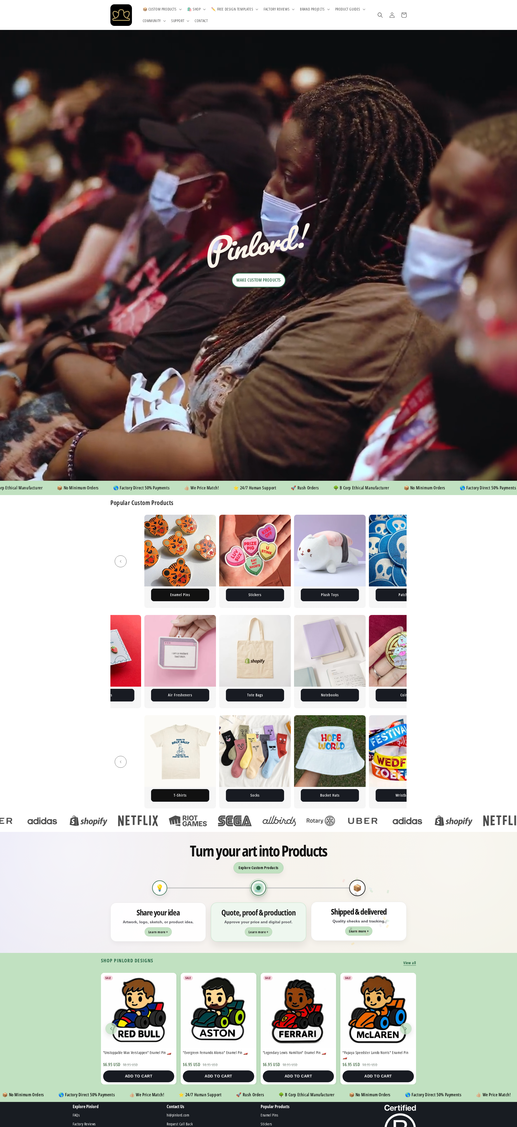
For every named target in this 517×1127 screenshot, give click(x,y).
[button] (161, 9)
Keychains (180, 594)
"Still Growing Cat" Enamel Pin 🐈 (369, 1052)
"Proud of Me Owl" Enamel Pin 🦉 (289, 1052)
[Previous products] (111, 1029)
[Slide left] (121, 561)
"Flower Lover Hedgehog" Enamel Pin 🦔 (213, 1052)
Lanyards (180, 694)
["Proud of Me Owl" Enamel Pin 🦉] (299, 1011)
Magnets (330, 594)
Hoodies (330, 694)
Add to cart (140, 1076)
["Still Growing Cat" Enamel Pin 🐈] (379, 1011)
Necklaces (180, 795)
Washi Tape (255, 795)
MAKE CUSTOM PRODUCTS (258, 280)
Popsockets (405, 795)
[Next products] (406, 1029)
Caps (330, 795)
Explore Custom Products (258, 867)
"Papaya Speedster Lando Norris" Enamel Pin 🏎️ (137, 1055)
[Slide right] (396, 561)
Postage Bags (255, 594)
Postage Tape (405, 594)
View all (409, 962)
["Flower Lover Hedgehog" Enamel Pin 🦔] (220, 1011)
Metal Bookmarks (255, 694)
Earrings (405, 694)
